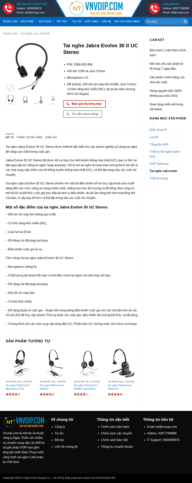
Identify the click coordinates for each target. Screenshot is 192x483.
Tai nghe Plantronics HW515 (52, 387)
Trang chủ (10, 21)
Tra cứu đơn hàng (127, 21)
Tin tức (77, 21)
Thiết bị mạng (159, 178)
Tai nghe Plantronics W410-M (120, 387)
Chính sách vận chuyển (116, 433)
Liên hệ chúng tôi (66, 446)
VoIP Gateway (159, 163)
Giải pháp (45, 21)
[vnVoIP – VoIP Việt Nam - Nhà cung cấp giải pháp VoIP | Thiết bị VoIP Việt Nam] (96, 8)
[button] (10, 87)
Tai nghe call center (35, 33)
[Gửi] (185, 21)
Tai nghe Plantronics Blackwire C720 (18, 387)
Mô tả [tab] (10, 137)
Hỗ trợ (62, 21)
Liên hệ (106, 21)
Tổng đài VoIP (159, 144)
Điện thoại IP (158, 129)
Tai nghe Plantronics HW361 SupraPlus (86, 387)
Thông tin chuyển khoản (117, 446)
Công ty (60, 426)
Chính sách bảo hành (115, 426)
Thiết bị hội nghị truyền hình (165, 154)
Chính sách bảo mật (114, 439)
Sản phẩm (26, 21)
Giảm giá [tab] (51, 137)
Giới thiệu (92, 21)
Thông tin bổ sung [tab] (29, 137)
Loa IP (154, 137)
